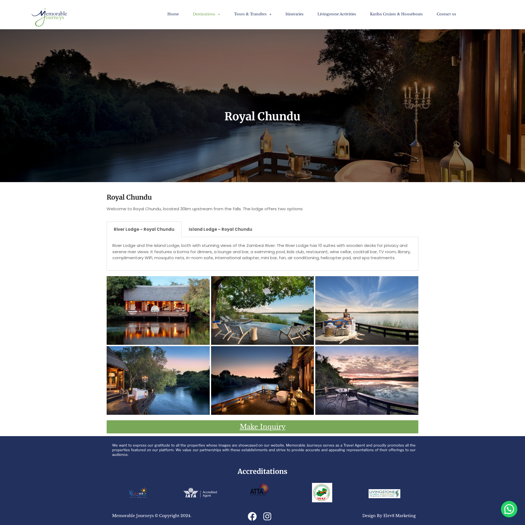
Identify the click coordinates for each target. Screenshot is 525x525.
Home (173, 14)
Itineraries (294, 14)
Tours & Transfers (250, 14)
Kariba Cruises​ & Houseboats (396, 14)
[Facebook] (252, 516)
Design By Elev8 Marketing (389, 515)
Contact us (446, 14)
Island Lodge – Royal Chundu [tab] (220, 229)
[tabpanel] (262, 254)
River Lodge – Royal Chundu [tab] (144, 229)
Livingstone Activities (336, 14)
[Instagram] (267, 516)
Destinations (204, 14)
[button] (206, 14)
